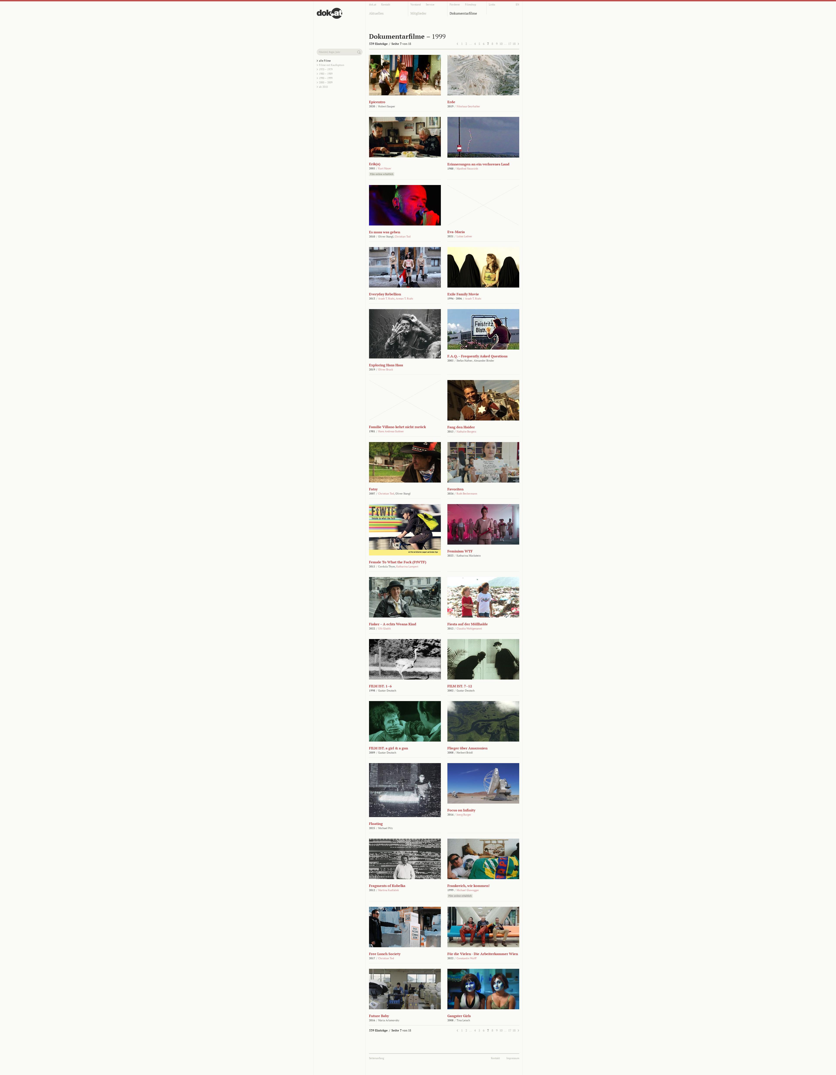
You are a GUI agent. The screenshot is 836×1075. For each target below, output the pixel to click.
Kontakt (385, 4)
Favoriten (455, 489)
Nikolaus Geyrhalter (468, 106)
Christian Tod (403, 236)
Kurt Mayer (384, 168)
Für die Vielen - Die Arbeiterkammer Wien (482, 953)
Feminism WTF (460, 551)
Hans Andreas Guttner (391, 431)
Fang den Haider (461, 427)
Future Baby (379, 1015)
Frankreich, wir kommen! (468, 885)
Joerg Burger (464, 814)
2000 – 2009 (325, 82)
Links (492, 4)
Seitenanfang (376, 1058)
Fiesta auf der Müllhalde (467, 624)
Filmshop (470, 4)
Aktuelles (376, 13)
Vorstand (415, 4)
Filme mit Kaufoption (331, 65)
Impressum (512, 1058)
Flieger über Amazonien (467, 748)
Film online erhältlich (381, 174)
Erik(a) (374, 164)
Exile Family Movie (463, 294)
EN (517, 4)
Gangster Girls (459, 1015)
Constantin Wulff (466, 958)
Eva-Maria (456, 231)
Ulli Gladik (384, 628)
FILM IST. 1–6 (380, 686)
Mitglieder (418, 13)
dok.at (372, 4)
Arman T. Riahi (404, 298)
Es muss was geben (384, 232)
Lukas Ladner (464, 236)
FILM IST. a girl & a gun (388, 748)
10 (500, 44)
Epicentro (377, 101)
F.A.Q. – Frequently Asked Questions (477, 356)
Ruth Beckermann (467, 493)
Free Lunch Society (384, 953)
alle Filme (325, 60)
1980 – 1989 (325, 73)
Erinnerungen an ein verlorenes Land (478, 164)
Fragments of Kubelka (387, 885)
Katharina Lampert (407, 566)
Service (430, 4)
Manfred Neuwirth (467, 168)
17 (509, 44)
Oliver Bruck (385, 369)
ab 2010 (323, 86)
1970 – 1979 (325, 69)
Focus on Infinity (461, 810)
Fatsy (373, 489)
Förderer (455, 4)
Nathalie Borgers (466, 431)
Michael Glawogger (468, 890)
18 (514, 44)
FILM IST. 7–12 (459, 686)
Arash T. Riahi (386, 298)
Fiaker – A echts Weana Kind (392, 624)
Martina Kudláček (388, 890)
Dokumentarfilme (463, 13)
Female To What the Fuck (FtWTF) (397, 562)
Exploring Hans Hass (386, 365)
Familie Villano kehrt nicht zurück (397, 426)
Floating (376, 823)
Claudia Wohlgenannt (469, 628)
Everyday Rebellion (385, 294)
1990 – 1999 (325, 78)
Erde (451, 101)
